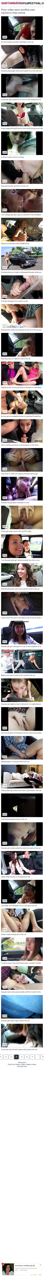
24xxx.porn (22, 1062)
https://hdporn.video (28, 1064)
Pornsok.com (22, 1066)
